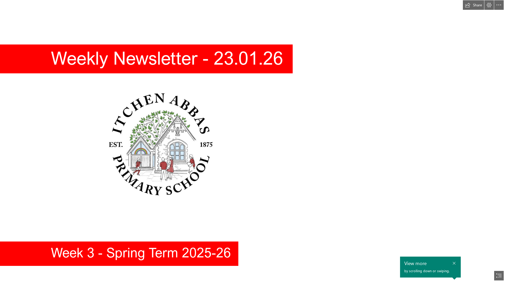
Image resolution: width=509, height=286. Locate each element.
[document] (254, 143)
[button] (473, 5)
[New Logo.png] (161, 143)
